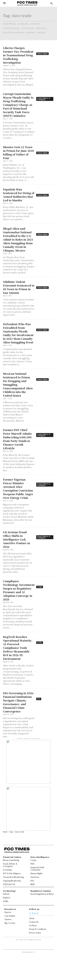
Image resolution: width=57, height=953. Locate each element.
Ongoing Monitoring (12, 880)
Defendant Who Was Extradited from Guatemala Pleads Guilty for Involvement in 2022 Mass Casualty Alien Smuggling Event (18, 333)
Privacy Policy (35, 932)
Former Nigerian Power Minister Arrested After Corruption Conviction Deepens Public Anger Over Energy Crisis (18, 489)
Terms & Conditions (37, 929)
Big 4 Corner (9, 923)
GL (34, 952)
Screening (7, 869)
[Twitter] (37, 913)
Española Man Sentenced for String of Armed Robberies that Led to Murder (18, 194)
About (31, 918)
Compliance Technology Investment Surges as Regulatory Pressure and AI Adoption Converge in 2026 (18, 590)
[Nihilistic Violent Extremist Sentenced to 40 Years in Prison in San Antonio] (45, 284)
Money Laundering (11, 860)
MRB (32, 884)
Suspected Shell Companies (37, 868)
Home (5, 832)
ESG (38, 699)
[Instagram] (32, 913)
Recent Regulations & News (41, 894)
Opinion (7, 919)
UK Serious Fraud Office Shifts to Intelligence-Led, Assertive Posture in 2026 (16, 539)
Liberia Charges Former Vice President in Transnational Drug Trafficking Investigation (18, 55)
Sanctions (34, 877)
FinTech (6, 894)
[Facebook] (30, 913)
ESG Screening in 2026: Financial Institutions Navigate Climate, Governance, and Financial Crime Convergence (18, 702)
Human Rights (42, 53)
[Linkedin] (35, 913)
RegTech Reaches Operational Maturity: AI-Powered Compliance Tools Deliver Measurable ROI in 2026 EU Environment (17, 648)
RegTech (6, 897)
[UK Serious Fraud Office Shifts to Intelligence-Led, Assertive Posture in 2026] (45, 534)
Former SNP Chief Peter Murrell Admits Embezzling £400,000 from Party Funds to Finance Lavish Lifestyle (17, 439)
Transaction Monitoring (13, 877)
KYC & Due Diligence (12, 873)
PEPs (32, 863)
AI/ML (39, 587)
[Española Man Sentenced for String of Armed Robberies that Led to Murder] (45, 192)
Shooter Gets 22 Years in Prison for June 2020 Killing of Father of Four (18, 152)
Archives (33, 925)
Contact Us (33, 922)
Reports (7, 912)
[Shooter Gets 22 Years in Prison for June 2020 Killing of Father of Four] (45, 149)
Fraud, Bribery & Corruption (43, 99)
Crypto (33, 860)
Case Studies (9, 916)
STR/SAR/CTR (9, 884)
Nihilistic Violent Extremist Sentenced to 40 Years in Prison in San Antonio (18, 287)
